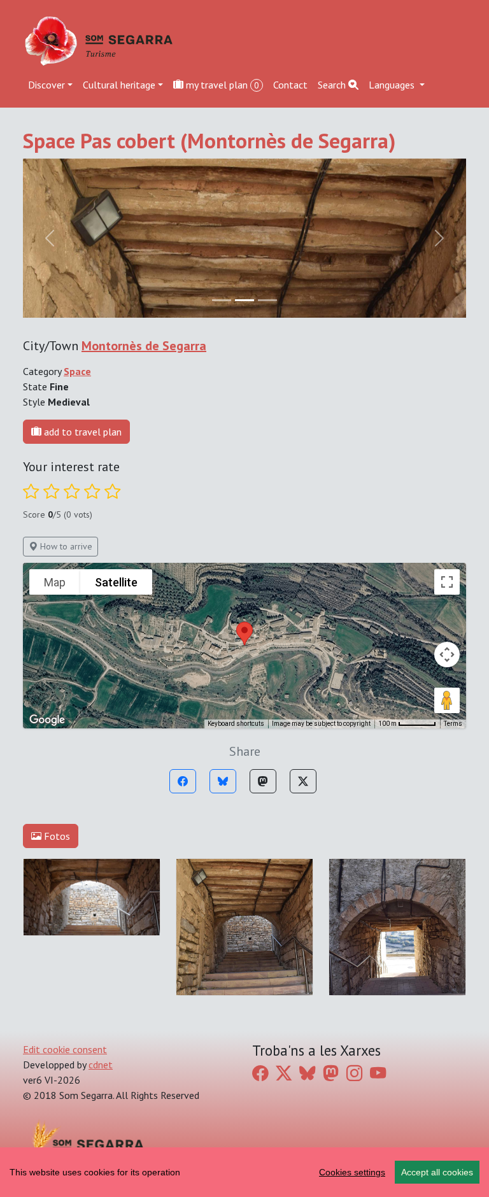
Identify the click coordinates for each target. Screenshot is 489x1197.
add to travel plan (81, 431)
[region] (244, 1172)
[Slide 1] (244, 300)
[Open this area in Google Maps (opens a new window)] (47, 720)
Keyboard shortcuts (236, 723)
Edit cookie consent (65, 1049)
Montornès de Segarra (144, 345)
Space (77, 371)
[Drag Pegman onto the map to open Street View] (447, 700)
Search (333, 84)
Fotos (55, 836)
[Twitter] (303, 781)
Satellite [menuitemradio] (116, 582)
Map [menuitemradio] (55, 582)
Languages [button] (393, 84)
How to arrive (65, 546)
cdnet (101, 1064)
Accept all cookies (437, 1172)
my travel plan (221, 84)
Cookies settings (352, 1172)
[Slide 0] (221, 300)
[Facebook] (182, 781)
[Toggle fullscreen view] (447, 582)
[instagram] (354, 1073)
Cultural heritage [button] (119, 84)
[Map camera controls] (447, 654)
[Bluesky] (222, 781)
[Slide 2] (267, 300)
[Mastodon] (263, 781)
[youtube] (378, 1073)
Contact (290, 84)
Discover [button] (46, 84)
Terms (453, 723)
